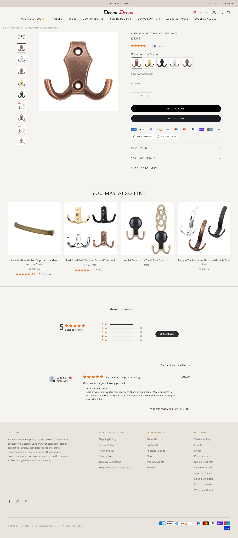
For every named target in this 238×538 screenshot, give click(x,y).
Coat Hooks (16, 28)
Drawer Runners (149, 19)
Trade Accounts (155, 461)
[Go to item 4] (21, 71)
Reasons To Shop (156, 450)
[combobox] (175, 365)
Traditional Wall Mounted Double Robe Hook (91, 260)
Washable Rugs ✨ (33, 19)
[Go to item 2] (21, 47)
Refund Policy (106, 450)
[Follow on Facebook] (9, 501)
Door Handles (202, 456)
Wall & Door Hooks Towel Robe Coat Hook (147, 260)
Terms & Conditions (110, 461)
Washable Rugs (202, 439)
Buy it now (176, 118)
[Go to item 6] (21, 94)
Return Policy (106, 445)
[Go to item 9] (21, 129)
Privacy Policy (107, 456)
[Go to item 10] (21, 141)
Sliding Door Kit (120, 19)
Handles (56, 19)
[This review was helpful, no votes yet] (181, 408)
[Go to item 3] (21, 59)
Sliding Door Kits (203, 461)
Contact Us (215, 3)
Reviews (151, 467)
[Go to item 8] (21, 117)
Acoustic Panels (177, 19)
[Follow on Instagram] (17, 501)
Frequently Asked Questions (114, 467)
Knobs (72, 19)
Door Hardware (93, 19)
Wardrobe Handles (204, 490)
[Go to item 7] (21, 106)
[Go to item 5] (21, 82)
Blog (149, 456)
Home (5, 28)
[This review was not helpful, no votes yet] (187, 408)
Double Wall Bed (206, 19)
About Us (228, 3)
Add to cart (176, 108)
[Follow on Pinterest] (26, 501)
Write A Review (167, 334)
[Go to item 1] (21, 36)
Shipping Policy (107, 439)
